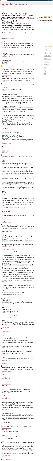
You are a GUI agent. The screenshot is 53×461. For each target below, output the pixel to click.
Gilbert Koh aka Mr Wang (5, 297)
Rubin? (27, 61)
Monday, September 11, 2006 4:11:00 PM (6, 281)
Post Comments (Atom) (7, 459)
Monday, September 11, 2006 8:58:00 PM (6, 331)
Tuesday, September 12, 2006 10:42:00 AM (6, 363)
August (45, 67)
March (45, 71)
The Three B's (46, 60)
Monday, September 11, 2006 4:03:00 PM (6, 246)
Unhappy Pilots (46, 54)
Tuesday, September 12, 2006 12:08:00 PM (6, 378)
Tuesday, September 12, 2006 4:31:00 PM (6, 409)
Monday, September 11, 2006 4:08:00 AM (6, 143)
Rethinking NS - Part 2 (47, 62)
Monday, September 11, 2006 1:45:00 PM (6, 222)
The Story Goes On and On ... (47, 59)
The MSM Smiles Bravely (47, 66)
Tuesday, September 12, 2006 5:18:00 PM (6, 428)
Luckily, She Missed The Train (47, 56)
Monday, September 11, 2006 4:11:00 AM (6, 152)
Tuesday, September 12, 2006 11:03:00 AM (6, 371)
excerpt (31, 18)
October (45, 50)
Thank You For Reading (47, 51)
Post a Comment (2, 456)
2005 (44, 73)
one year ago (10, 231)
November (45, 49)
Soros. (7, 62)
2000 (44, 74)
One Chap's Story (46, 61)
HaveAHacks (4, 41)
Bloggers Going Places (47, 58)
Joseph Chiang (4, 379)
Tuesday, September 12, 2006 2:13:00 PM (6, 384)
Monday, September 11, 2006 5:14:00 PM (6, 312)
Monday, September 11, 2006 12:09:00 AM (6, 56)
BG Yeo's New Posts (46, 63)
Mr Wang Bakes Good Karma (14, 4)
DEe (3, 441)
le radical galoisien (4, 87)
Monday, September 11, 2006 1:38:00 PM (6, 217)
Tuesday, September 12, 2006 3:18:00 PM (6, 392)
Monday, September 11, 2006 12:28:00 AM (6, 75)
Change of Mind (46, 57)
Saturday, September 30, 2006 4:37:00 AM (6, 455)
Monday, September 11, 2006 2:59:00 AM (6, 90)
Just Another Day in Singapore (47, 55)
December (45, 48)
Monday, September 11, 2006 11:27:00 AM (6, 179)
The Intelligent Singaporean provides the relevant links (20, 18)
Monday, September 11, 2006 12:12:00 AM (6, 63)
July (44, 68)
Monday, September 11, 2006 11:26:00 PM (6, 360)
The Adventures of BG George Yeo (48, 65)
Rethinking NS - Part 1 (47, 64)
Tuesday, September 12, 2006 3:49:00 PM (6, 398)
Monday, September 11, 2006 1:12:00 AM (6, 81)
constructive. (9, 60)
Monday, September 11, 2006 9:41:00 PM (6, 347)
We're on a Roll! (46, 52)
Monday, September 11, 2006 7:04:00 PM (6, 326)
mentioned (5, 12)
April (45, 70)
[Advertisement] (48, 10)
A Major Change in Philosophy (47, 53)
